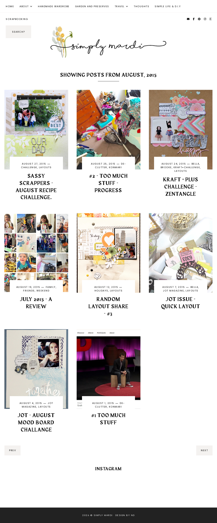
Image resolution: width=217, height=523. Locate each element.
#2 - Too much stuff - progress (108, 183)
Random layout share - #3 (108, 307)
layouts (45, 167)
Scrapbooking (17, 19)
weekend (43, 290)
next (204, 450)
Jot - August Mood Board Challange (36, 423)
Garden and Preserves (92, 6)
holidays (101, 290)
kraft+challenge (187, 167)
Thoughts (141, 6)
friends (29, 290)
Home (10, 6)
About (24, 6)
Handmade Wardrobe (54, 6)
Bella (195, 163)
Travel (120, 6)
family (51, 287)
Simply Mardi (103, 515)
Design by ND (125, 515)
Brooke (166, 167)
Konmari (115, 167)
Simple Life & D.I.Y (168, 6)
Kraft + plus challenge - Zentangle (180, 187)
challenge (29, 167)
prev (12, 450)
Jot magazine (173, 290)
